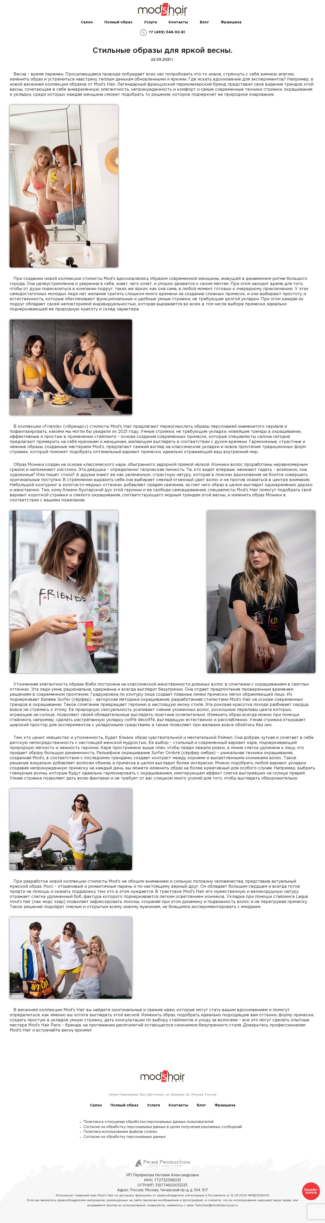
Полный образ (118, 22)
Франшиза (231, 22)
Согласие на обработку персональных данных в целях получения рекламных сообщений (162, 1127)
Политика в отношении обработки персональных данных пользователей (148, 1121)
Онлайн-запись (311, 1191)
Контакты (178, 22)
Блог (204, 22)
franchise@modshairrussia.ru (216, 1205)
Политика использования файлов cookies (120, 1131)
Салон (87, 22)
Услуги (150, 22)
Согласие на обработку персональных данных (124, 1136)
